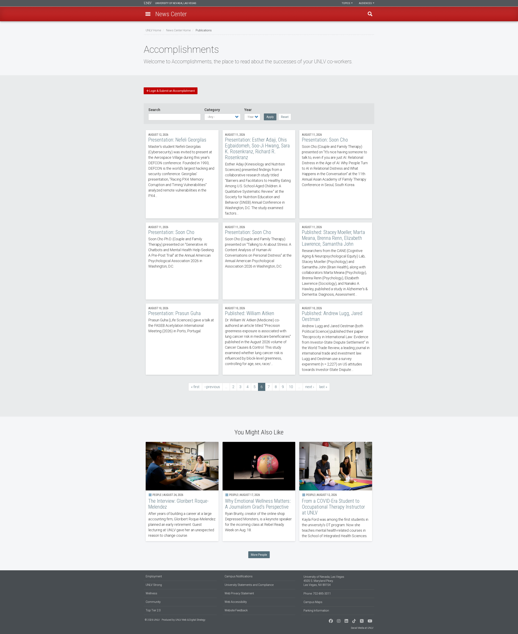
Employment (154, 576)
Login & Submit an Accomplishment (172, 90)
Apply (270, 117)
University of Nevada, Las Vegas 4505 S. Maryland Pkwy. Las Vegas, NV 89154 (324, 580)
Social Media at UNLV (362, 628)
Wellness (151, 593)
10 (292, 387)
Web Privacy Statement (239, 593)
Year (248, 110)
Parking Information (316, 610)
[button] (148, 14)
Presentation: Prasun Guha (182, 339)
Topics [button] (346, 3)
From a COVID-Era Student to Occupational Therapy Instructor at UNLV (335, 491)
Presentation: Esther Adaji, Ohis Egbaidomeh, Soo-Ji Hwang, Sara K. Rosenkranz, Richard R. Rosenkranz (259, 174)
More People (259, 554)
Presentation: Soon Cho (335, 174)
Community (153, 601)
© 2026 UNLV (152, 619)
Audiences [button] (365, 3)
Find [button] (370, 14)
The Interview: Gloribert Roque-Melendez (182, 491)
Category (212, 110)
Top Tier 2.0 (153, 610)
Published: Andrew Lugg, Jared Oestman (335, 339)
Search (154, 110)
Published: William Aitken (259, 339)
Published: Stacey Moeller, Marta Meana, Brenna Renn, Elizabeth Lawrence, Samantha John (335, 261)
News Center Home (178, 30)
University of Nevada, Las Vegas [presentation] (175, 3)
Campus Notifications (239, 576)
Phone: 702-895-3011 (317, 593)
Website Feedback (236, 610)
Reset (285, 117)
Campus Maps (313, 602)
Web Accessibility (236, 601)
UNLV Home (153, 30)
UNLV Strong (154, 584)
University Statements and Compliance (249, 584)
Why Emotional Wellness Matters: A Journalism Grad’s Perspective (259, 491)
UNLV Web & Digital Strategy (190, 619)
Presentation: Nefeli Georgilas (182, 174)
